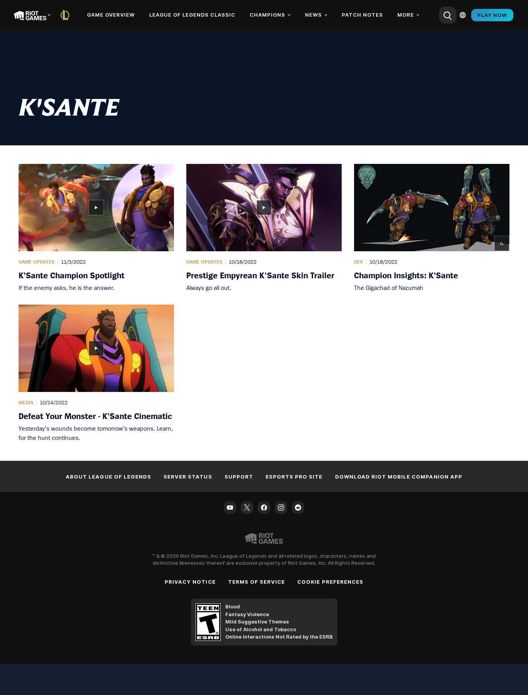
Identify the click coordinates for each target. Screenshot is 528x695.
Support (239, 477)
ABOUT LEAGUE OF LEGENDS (108, 477)
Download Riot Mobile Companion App (398, 477)
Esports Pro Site (294, 477)
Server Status (188, 477)
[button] (96, 228)
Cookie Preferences (330, 582)
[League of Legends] (66, 15)
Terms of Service (256, 582)
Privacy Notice (190, 582)
